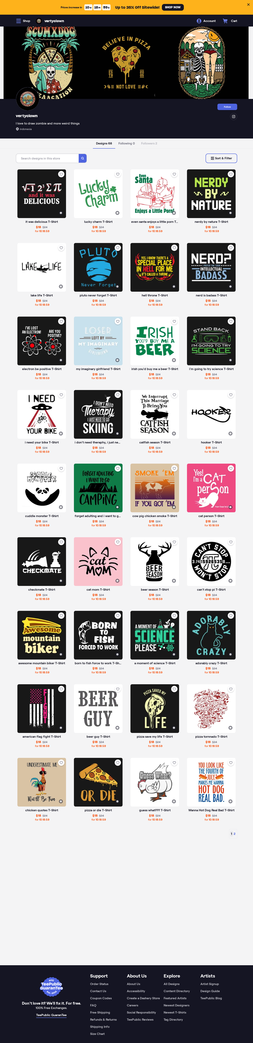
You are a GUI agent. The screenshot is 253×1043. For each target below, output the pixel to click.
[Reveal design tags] (61, 213)
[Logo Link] (39, 21)
